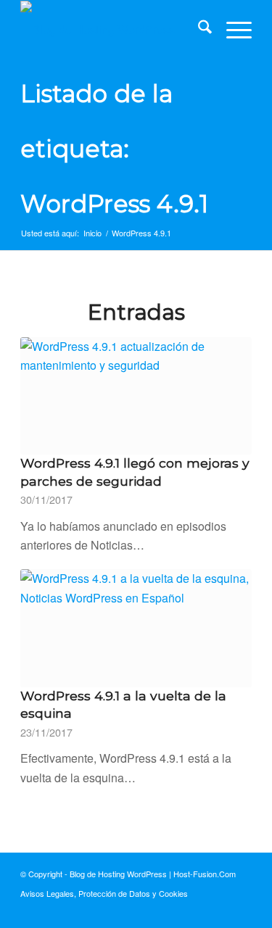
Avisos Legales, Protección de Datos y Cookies (104, 893)
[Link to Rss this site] (241, 910)
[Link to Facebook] (197, 910)
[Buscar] (198, 30)
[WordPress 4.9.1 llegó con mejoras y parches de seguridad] (136, 396)
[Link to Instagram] (219, 910)
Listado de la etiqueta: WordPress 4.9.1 (114, 148)
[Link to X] (175, 910)
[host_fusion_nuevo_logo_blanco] (112, 30)
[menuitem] (198, 30)
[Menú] (232, 30)
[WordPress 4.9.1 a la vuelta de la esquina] (136, 628)
